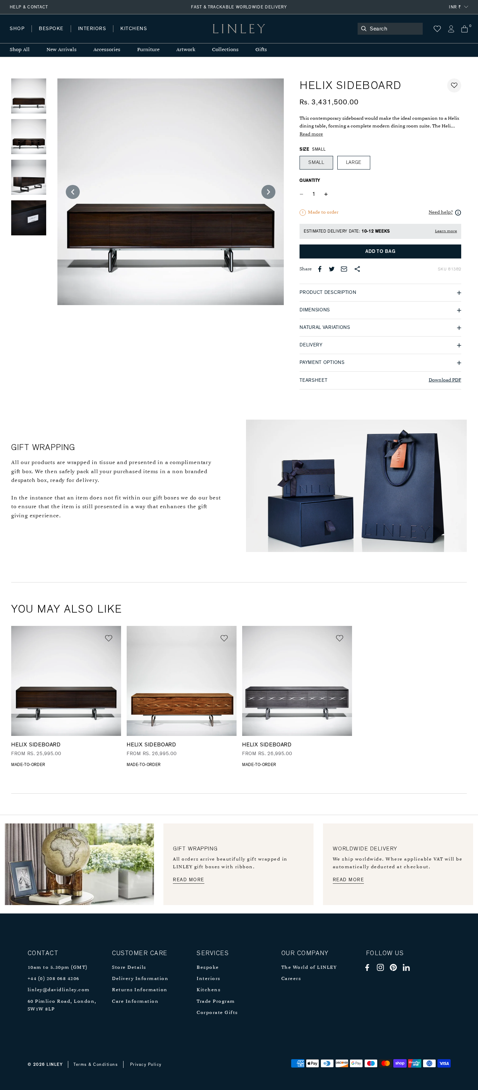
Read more (311, 134)
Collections (225, 50)
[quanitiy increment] (326, 194)
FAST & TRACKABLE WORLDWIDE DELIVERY (239, 7)
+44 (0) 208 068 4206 (53, 978)
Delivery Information (140, 978)
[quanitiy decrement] (303, 194)
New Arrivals (62, 50)
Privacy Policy (146, 1064)
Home (17, 35)
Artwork (185, 50)
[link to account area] (451, 29)
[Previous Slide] (73, 192)
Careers (291, 978)
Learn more (446, 231)
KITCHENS (133, 28)
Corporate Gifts (217, 1012)
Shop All (20, 50)
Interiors (208, 978)
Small (316, 162)
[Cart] (464, 29)
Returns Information (140, 990)
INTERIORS (92, 28)
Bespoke (208, 967)
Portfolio (128, 35)
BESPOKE (51, 28)
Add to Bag (380, 251)
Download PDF (445, 380)
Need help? (441, 212)
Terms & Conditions (95, 1064)
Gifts (261, 50)
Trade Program (216, 1001)
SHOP (17, 28)
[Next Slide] (268, 192)
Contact (165, 35)
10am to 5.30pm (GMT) (57, 967)
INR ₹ (455, 7)
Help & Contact (29, 7)
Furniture (148, 50)
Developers (54, 35)
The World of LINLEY (309, 967)
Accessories (106, 50)
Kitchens (208, 990)
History (92, 35)
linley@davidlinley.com (59, 990)
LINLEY (55, 1064)
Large (354, 162)
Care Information (135, 1001)
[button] (454, 85)
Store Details (129, 967)
